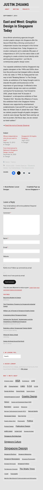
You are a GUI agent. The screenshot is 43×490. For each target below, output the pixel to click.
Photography (21, 421)
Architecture (25, 381)
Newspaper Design (10, 416)
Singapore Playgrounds (10, 464)
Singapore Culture (12, 441)
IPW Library (24, 369)
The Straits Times (27, 469)
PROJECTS (26, 9)
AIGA (17, 380)
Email (5, 247)
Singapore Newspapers (12, 459)
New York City (22, 416)
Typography (14, 474)
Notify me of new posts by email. (14, 275)
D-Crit (29, 386)
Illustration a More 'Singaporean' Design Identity (17, 328)
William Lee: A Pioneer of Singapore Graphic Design (18, 311)
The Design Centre (28, 168)
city (5, 386)
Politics (30, 421)
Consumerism (13, 386)
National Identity (33, 411)
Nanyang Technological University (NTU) (15, 411)
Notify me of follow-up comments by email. (17, 268)
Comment (7, 213)
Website (6, 256)
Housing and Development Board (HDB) (21, 402)
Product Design (9, 426)
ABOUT (7, 9)
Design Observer (21, 165)
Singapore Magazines (24, 454)
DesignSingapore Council (12, 397)
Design (7, 162)
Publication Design (23, 426)
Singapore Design (16, 448)
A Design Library (8, 381)
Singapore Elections (10, 454)
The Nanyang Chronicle (10, 469)
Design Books (20, 391)
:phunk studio (10, 165)
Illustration (7, 407)
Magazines (24, 407)
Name (5, 238)
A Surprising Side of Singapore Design (15, 315)
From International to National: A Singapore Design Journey (10, 150)
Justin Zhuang (16, 4)
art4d (33, 381)
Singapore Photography (28, 459)
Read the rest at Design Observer (17, 125)
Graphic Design (29, 396)
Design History (31, 391)
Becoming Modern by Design (12, 297)
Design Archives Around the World (13, 341)
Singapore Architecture (12, 436)
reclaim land (18, 431)
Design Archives (9, 391)
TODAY (6, 474)
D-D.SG (36, 386)
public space (8, 431)
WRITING (16, 9)
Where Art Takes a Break (10, 335)
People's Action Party (9, 421)
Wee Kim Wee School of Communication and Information (20, 478)
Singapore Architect (29, 431)
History (13, 162)
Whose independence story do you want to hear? (10, 138)
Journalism (16, 407)
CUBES (22, 386)
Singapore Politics (23, 464)
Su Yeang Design (14, 168)
